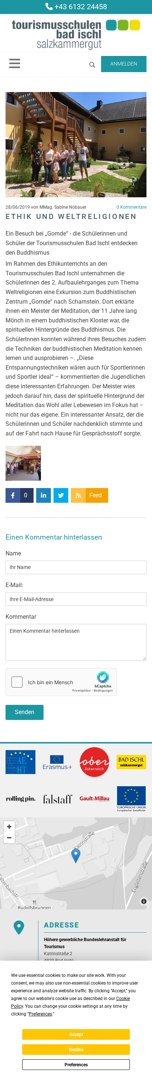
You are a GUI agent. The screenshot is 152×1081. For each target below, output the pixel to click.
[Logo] (76, 35)
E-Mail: (14, 585)
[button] (15, 63)
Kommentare (131, 207)
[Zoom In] (9, 826)
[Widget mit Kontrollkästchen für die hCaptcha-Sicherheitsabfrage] (61, 682)
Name (13, 553)
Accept (76, 1034)
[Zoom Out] (9, 837)
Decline (76, 1049)
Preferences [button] (40, 1014)
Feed (95, 495)
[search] (92, 65)
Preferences (76, 1064)
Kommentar (21, 616)
